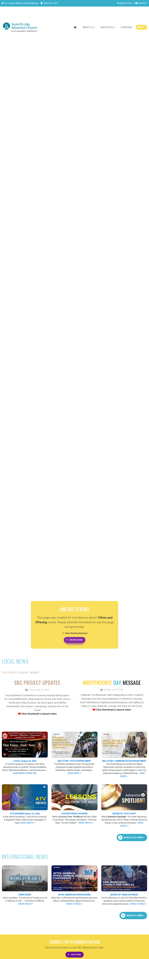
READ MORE (18, 773)
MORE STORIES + (74, 904)
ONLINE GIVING (76, 640)
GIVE (142, 27)
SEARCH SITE (125, 3)
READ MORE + (74, 773)
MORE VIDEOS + (27, 823)
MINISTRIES (107, 27)
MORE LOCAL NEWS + (133, 837)
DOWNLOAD (31, 773)
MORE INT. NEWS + (135, 915)
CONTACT (142, 3)
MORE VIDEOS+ (25, 904)
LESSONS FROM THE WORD (74, 813)
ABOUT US (88, 27)
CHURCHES (126, 27)
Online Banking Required (75, 633)
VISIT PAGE (76, 955)
